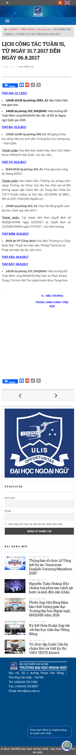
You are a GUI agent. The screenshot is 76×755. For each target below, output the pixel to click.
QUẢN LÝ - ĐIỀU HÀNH (21, 29)
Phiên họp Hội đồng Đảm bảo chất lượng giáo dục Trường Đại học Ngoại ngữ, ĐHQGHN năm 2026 (49, 608)
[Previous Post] (20, 395)
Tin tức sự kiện (37, 599)
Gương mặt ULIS (37, 580)
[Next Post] (56, 395)
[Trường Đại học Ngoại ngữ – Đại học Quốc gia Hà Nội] (38, 11)
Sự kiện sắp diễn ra (39, 557)
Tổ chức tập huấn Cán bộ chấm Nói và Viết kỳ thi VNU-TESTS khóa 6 (48, 648)
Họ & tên (10, 497)
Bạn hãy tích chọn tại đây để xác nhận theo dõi (35, 524)
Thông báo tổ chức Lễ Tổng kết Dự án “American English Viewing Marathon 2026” (50, 566)
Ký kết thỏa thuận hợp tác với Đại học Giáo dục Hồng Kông (49, 629)
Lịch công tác (43, 29)
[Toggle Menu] (7, 21)
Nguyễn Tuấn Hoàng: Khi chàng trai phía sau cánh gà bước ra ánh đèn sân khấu (51, 587)
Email (8, 510)
